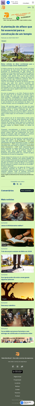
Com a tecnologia (15, 403)
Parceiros (17, 392)
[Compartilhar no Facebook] (14, 184)
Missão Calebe (19, 125)
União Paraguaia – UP (22, 141)
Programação (17, 380)
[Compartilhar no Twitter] (17, 184)
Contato (17, 389)
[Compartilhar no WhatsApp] (21, 184)
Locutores (17, 383)
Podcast (17, 396)
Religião (4, 41)
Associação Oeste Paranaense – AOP (17, 146)
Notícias (17, 386)
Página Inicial (17, 376)
